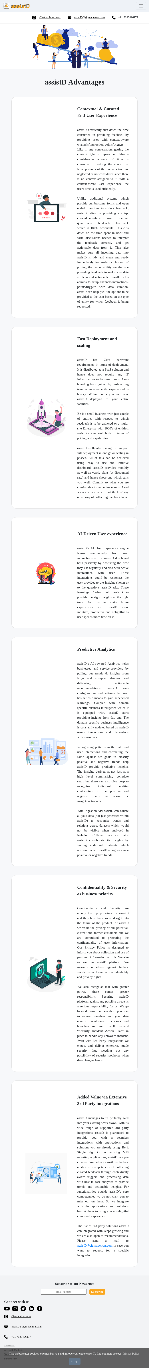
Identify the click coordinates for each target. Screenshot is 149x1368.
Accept (74, 1361)
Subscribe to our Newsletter (74, 1283)
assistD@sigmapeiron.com (89, 17)
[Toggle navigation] (141, 5)
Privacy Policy (131, 1353)
